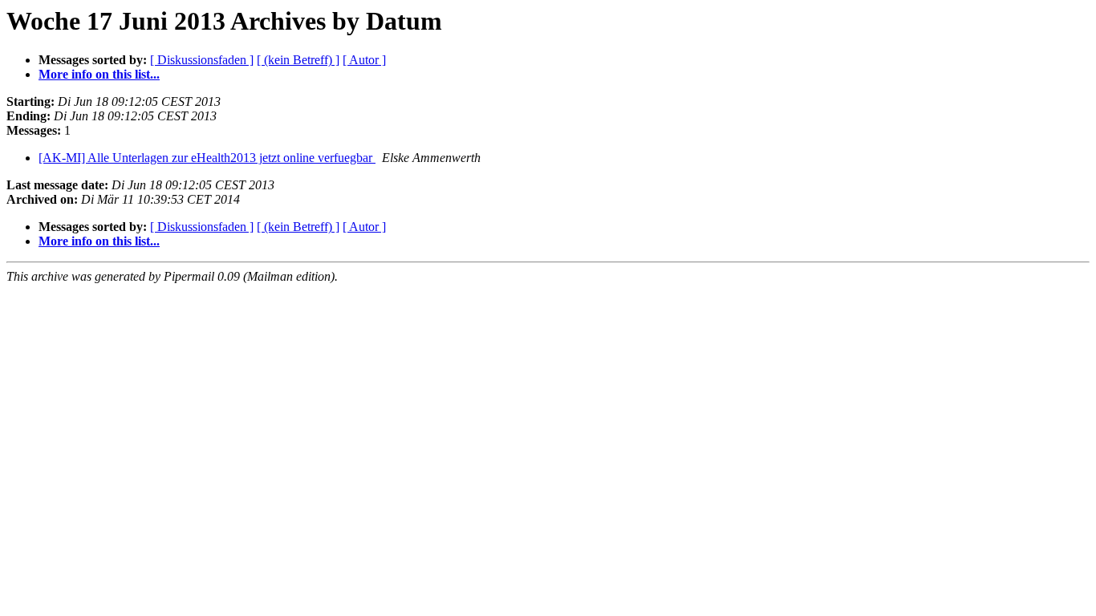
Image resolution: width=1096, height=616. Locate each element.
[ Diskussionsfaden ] (202, 60)
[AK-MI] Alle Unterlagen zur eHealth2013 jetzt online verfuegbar (207, 157)
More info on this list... (99, 74)
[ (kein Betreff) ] (298, 60)
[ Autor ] (364, 60)
